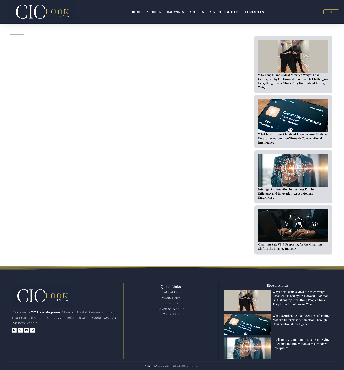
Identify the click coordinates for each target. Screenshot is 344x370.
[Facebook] (14, 330)
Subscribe (171, 303)
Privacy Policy (171, 298)
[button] (331, 12)
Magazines (175, 12)
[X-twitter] (20, 330)
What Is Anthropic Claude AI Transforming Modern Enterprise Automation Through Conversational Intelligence (292, 138)
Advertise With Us (224, 12)
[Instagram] (32, 330)
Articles (196, 12)
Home (136, 12)
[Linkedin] (26, 330)
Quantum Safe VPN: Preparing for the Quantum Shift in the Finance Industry (290, 246)
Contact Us (254, 12)
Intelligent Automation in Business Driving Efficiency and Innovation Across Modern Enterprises (286, 193)
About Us (153, 12)
